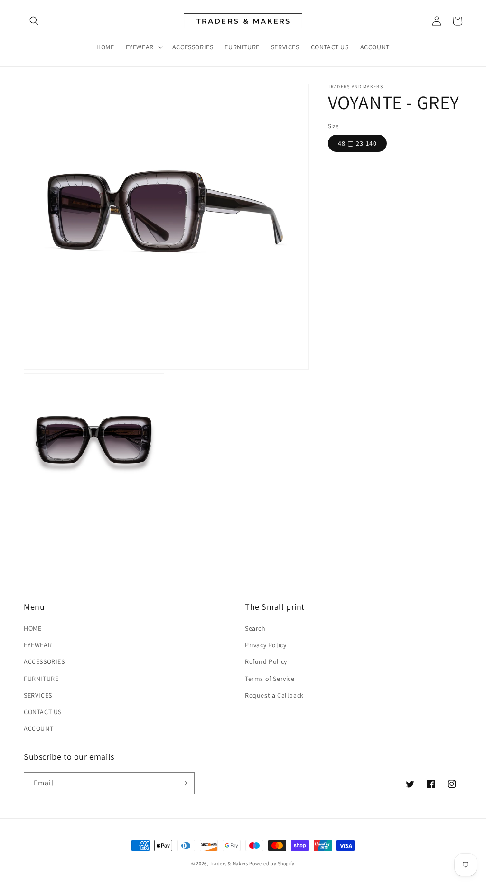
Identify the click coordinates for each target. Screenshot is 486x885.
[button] (34, 20)
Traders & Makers (229, 863)
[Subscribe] (183, 783)
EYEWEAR (38, 645)
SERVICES (38, 695)
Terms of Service (270, 678)
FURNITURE (41, 678)
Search (255, 628)
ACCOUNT (38, 728)
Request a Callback (274, 695)
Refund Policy (266, 661)
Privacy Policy (265, 645)
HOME (32, 628)
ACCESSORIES (44, 661)
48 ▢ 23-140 (357, 143)
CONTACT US (43, 712)
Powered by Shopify (272, 863)
